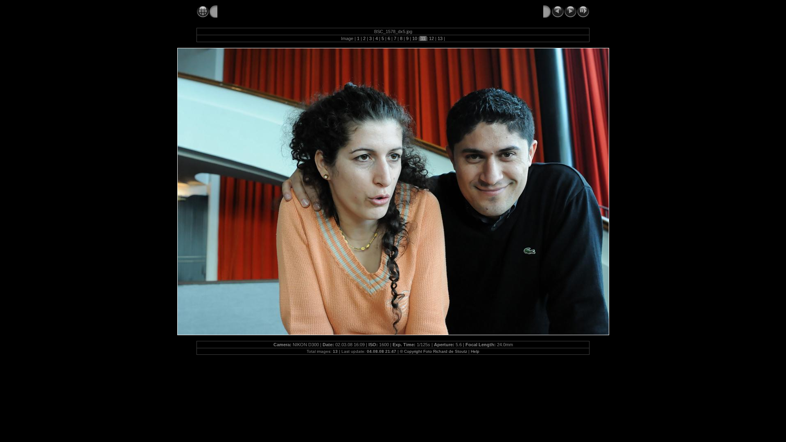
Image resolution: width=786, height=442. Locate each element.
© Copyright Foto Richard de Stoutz (433, 351)
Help (475, 351)
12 (431, 38)
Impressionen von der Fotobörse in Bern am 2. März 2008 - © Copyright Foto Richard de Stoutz (349, 11)
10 (414, 38)
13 (440, 38)
